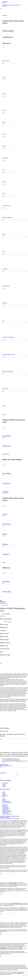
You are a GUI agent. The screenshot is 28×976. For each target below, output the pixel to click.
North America (6, 285)
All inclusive (5, 157)
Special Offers (6, 436)
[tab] (15, 30)
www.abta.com (19, 841)
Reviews (5, 514)
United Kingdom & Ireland (9, 354)
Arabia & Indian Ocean (8, 371)
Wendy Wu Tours (18, 903)
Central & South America (8, 337)
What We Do (6, 581)
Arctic (4, 251)
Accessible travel (7, 205)
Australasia (5, 388)
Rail (3, 169)
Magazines (5, 544)
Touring (4, 181)
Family (4, 93)
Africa (4, 234)
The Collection (7, 524)
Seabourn (19, 973)
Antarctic (5, 303)
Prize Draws (6, 554)
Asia (4, 320)
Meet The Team (7, 591)
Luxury (4, 146)
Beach (4, 122)
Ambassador (4, 930)
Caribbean (5, 268)
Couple (4, 77)
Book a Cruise (6, 483)
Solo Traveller (6, 60)
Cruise (4, 134)
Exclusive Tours (7, 446)
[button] (15, 15)
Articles (5, 534)
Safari (4, 193)
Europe (4, 405)
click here (7, 867)
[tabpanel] (15, 78)
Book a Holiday (7, 473)
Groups (4, 110)
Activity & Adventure (8, 217)
